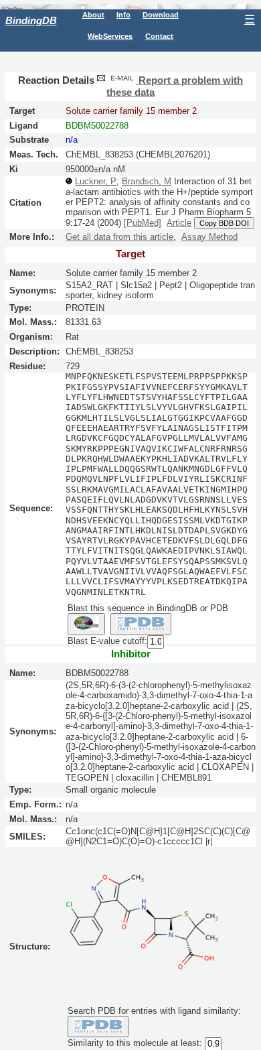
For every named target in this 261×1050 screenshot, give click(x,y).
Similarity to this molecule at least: (135, 1044)
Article (179, 223)
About (93, 15)
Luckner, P (95, 181)
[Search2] (140, 624)
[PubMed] (142, 223)
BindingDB (31, 20)
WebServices (110, 36)
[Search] (98, 1026)
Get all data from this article (119, 237)
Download (161, 15)
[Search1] (86, 624)
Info (123, 15)
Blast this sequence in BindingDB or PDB (148, 608)
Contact (159, 36)
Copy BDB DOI (224, 223)
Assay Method (209, 237)
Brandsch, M (146, 181)
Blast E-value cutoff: (107, 641)
